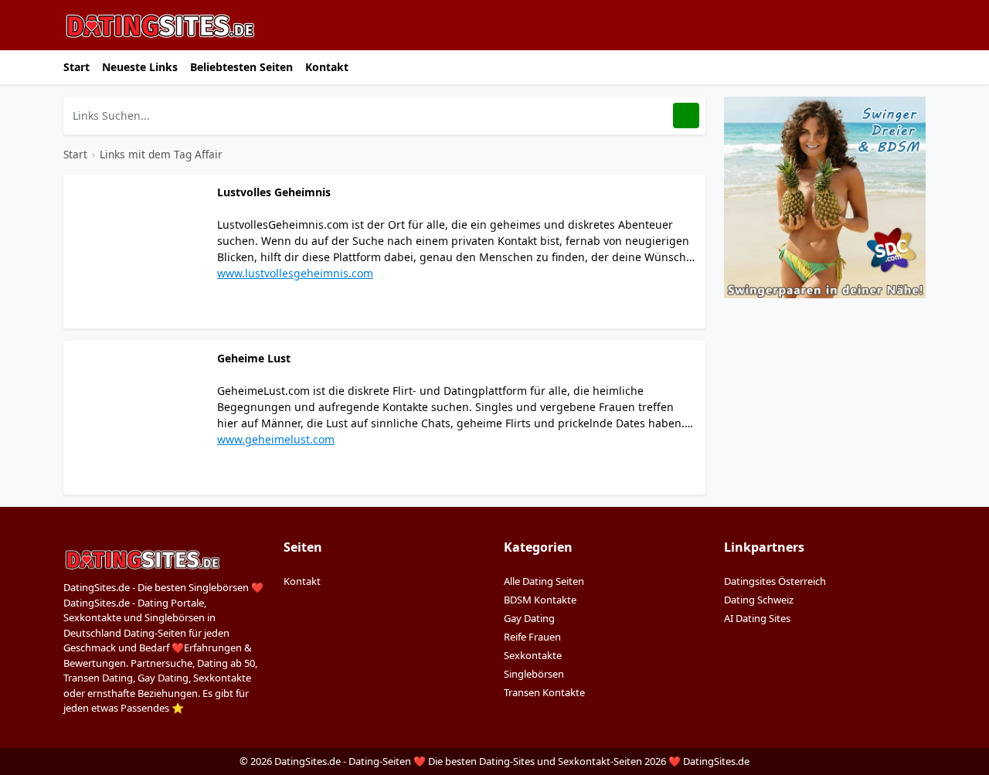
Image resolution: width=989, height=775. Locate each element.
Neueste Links (140, 66)
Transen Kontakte (544, 692)
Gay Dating (529, 618)
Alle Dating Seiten (544, 581)
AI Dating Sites (757, 618)
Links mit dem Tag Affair (161, 154)
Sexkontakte (533, 655)
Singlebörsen (534, 674)
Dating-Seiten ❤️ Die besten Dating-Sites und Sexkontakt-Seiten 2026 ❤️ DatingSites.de (548, 761)
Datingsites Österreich (775, 581)
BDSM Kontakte (540, 600)
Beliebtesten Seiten (241, 66)
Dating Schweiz (759, 600)
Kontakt (326, 66)
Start (76, 66)
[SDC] (825, 196)
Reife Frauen (532, 637)
